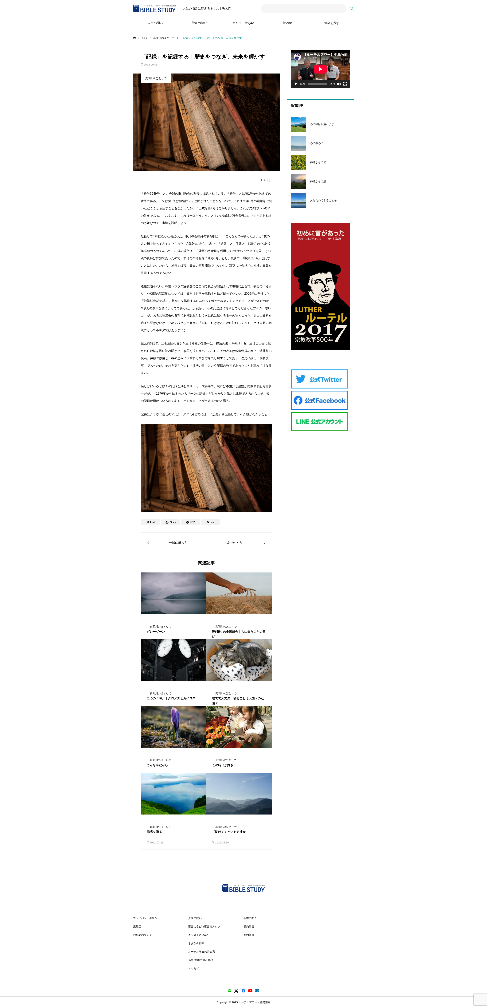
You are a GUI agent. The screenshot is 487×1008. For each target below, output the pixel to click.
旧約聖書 (249, 926)
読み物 (287, 23)
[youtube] (250, 991)
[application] (320, 69)
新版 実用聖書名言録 (200, 959)
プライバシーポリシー (146, 917)
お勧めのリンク (142, 934)
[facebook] (243, 991)
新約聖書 (249, 934)
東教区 (137, 926)
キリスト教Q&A (243, 23)
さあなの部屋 (196, 943)
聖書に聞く (250, 917)
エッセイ (193, 968)
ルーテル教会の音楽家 (201, 951)
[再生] (296, 84)
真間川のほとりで (156, 78)
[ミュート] (339, 84)
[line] (229, 991)
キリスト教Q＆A (198, 934)
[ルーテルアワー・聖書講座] (154, 9)
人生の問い (155, 23)
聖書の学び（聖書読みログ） (205, 926)
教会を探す (331, 23)
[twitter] (236, 991)
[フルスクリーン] (345, 84)
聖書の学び (199, 23)
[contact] (257, 991)
